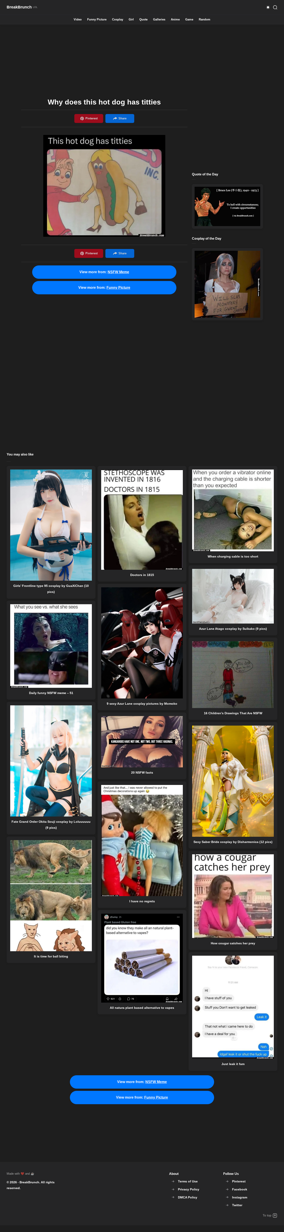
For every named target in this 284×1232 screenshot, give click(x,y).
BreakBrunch (29, 1182)
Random (204, 19)
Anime (175, 19)
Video (78, 19)
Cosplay (117, 19)
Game (189, 19)
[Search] (275, 7)
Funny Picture (96, 19)
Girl (131, 19)
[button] (268, 7)
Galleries (159, 19)
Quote (143, 19)
